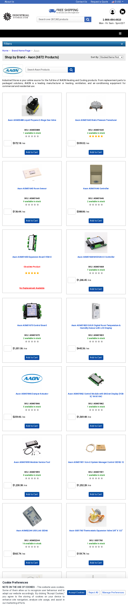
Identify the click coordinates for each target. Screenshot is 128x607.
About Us (9, 1)
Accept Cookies (76, 592)
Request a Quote (99, 1)
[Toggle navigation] (120, 33)
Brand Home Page (21, 50)
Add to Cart (32, 152)
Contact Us (81, 1)
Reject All (93, 592)
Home (5, 50)
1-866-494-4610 (112, 19)
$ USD (117, 1)
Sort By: (95, 57)
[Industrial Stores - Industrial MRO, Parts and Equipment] (16, 16)
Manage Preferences (113, 592)
